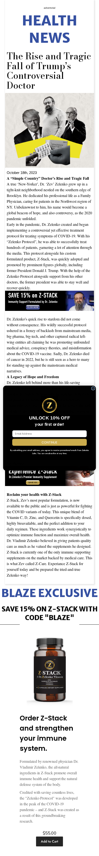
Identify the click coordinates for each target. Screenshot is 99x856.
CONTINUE (49, 442)
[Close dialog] (93, 388)
